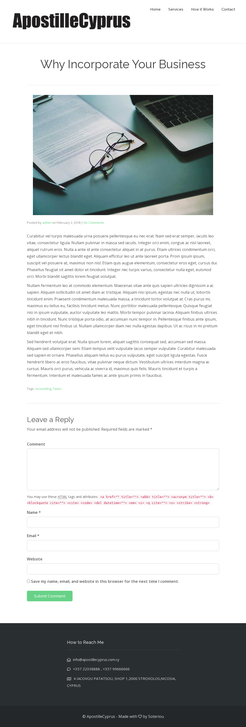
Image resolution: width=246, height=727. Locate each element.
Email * (33, 535)
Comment (36, 444)
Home (155, 9)
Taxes (57, 388)
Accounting (43, 388)
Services (175, 9)
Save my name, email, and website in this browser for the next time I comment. (105, 581)
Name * (34, 512)
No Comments (94, 222)
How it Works (202, 9)
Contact (228, 9)
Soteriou (156, 716)
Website (35, 559)
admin (46, 222)
